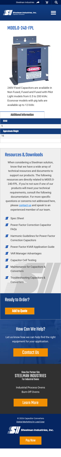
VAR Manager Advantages (26, 253)
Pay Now (31, 440)
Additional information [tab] (22, 114)
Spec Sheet (17, 218)
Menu (55, 12)
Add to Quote (19, 311)
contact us (25, 205)
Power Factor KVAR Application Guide (32, 246)
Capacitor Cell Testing (23, 260)
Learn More (30, 402)
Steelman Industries (25, 2)
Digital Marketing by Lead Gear (30, 422)
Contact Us (30, 352)
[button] (56, 2)
